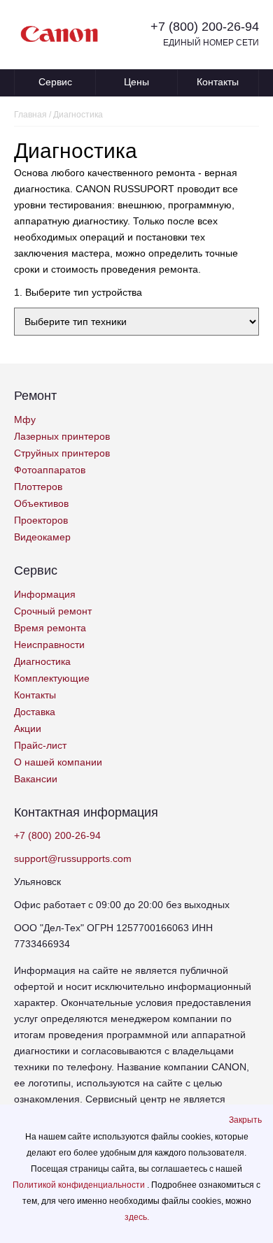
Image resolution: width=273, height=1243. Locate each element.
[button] (245, 1120)
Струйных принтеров (62, 453)
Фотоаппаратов (49, 469)
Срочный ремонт (53, 611)
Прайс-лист (40, 745)
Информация (45, 594)
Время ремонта (50, 627)
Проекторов (41, 520)
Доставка (34, 711)
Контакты (218, 81)
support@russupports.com (73, 858)
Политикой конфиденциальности (80, 1185)
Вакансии (35, 778)
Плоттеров (38, 486)
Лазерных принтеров (62, 436)
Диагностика (42, 661)
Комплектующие (52, 678)
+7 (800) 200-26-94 (204, 27)
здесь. (137, 1217)
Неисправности (49, 644)
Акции (27, 728)
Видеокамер (42, 537)
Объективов (41, 503)
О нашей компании (58, 762)
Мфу (25, 419)
